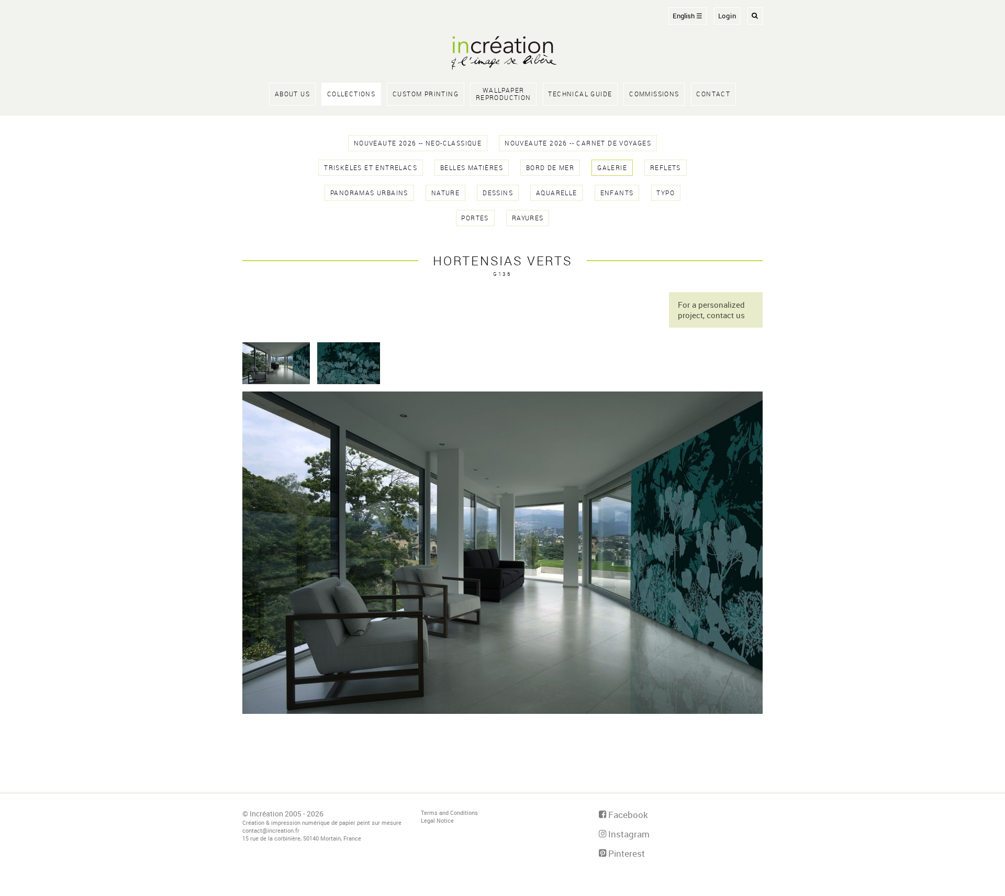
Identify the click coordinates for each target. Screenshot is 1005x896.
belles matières (471, 168)
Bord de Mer (550, 168)
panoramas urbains (369, 193)
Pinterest (625, 853)
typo (665, 193)
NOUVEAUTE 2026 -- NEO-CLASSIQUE (418, 143)
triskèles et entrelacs (370, 168)
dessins (498, 193)
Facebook (627, 815)
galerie (612, 168)
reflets (665, 168)
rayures (528, 218)
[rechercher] (755, 16)
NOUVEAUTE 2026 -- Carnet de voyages (578, 143)
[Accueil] (502, 54)
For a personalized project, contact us (711, 309)
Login (727, 16)
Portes (474, 218)
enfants (617, 193)
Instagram (628, 834)
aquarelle (556, 193)
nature (445, 193)
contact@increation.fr (270, 830)
